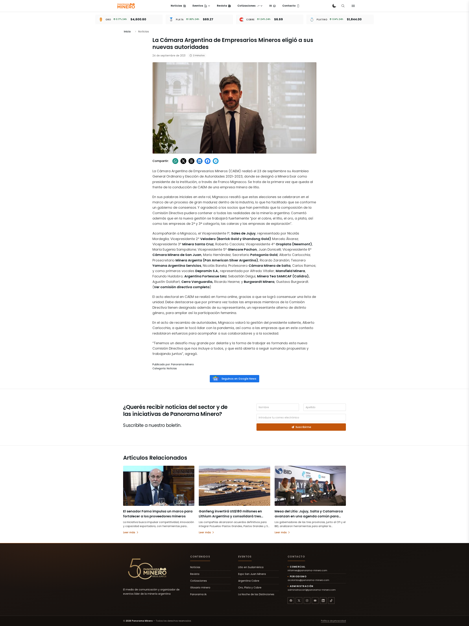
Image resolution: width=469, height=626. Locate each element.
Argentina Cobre (248, 581)
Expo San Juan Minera (252, 574)
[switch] (334, 6)
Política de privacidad (333, 620)
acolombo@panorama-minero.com (308, 580)
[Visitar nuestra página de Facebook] (291, 600)
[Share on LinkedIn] (199, 161)
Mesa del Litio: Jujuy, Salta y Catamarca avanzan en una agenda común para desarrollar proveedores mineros (309, 516)
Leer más (129, 532)
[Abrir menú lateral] (353, 6)
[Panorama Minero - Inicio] (126, 6)
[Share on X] (183, 161)
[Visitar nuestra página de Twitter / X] (299, 600)
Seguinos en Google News (238, 379)
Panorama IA (198, 594)
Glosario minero (200, 587)
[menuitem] (178, 6)
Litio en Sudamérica (250, 567)
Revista (194, 574)
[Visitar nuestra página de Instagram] (307, 600)
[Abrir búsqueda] (343, 6)
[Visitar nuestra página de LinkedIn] (323, 600)
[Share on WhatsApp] (175, 161)
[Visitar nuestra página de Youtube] (315, 600)
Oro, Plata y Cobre (249, 587)
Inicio (127, 31)
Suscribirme (303, 427)
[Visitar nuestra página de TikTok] (331, 600)
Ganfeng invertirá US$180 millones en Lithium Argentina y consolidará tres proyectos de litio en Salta (230, 516)
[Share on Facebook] (208, 161)
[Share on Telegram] (216, 161)
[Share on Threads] (191, 161)
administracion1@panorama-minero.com (312, 589)
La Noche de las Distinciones (256, 594)
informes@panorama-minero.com (307, 570)
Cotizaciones (198, 581)
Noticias (195, 567)
